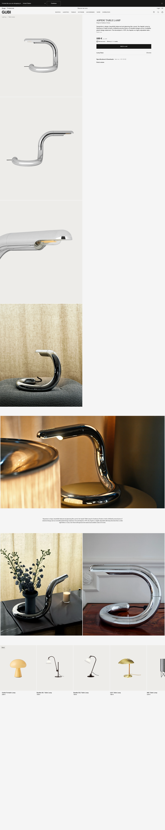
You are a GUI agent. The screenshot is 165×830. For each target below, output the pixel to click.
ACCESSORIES (90, 12)
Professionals (10, 8)
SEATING (58, 12)
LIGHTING (66, 12)
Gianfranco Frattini (105, 22)
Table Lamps (11, 17)
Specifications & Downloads (105, 59)
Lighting (4, 17)
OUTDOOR (81, 12)
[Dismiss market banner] (162, 3)
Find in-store (100, 62)
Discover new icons (82, 8)
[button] (162, 12)
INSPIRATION (106, 12)
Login (158, 8)
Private (3, 8)
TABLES (73, 12)
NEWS (98, 12)
